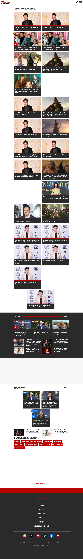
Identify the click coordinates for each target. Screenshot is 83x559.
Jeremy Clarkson (44, 444)
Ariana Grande (18, 444)
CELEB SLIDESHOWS (41, 526)
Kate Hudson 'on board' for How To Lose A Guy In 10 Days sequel (60, 332)
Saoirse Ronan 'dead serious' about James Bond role (60, 349)
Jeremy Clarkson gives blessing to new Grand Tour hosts (41, 332)
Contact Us (40, 543)
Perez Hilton (58, 441)
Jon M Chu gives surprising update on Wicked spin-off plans (54, 48)
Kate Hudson (48, 441)
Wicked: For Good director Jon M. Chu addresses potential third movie (26, 68)
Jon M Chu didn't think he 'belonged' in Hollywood (26, 28)
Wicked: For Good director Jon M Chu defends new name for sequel (26, 175)
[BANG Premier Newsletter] (58, 536)
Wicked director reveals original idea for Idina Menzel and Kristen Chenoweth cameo (55, 198)
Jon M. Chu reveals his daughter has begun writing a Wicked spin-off (26, 48)
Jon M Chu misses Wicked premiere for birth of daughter (55, 241)
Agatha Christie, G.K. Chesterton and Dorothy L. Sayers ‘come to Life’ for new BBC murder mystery (33, 342)
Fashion (41, 514)
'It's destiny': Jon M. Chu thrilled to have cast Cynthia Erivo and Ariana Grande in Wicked (27, 262)
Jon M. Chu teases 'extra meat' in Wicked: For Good (25, 113)
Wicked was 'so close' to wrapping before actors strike (53, 261)
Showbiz (41, 506)
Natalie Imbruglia (57, 444)
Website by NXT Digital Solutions (41, 545)
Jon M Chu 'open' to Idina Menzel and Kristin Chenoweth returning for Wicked (41, 306)
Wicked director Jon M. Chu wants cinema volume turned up (25, 220)
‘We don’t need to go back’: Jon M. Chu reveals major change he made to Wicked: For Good (55, 69)
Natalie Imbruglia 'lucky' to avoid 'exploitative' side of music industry (61, 341)
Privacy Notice (48, 543)
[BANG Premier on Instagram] (24, 536)
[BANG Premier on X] (31, 536)
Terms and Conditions (58, 543)
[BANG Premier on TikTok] (45, 536)
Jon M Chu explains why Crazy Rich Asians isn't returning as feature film (26, 155)
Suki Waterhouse (36, 441)
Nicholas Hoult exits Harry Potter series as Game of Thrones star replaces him (50, 404)
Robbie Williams (19, 448)
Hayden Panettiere (31, 444)
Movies (41, 518)
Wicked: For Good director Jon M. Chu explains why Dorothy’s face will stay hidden (26, 91)
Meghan (16, 441)
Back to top (41, 484)
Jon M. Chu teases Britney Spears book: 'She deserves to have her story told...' (27, 241)
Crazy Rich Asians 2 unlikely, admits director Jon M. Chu (54, 220)
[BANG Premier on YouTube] (38, 536)
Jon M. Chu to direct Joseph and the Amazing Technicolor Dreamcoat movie (27, 283)
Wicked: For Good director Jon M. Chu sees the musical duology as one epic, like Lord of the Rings (55, 114)
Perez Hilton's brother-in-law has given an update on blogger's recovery (22, 333)
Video (41, 522)
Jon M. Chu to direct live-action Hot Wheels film (26, 135)
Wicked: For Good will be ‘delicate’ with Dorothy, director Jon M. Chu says (55, 135)
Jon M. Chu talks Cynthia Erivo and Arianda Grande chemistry (53, 28)
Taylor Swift (25, 441)
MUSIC (41, 510)
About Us (34, 543)
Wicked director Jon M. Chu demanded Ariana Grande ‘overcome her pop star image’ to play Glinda (55, 176)
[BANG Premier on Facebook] (51, 536)
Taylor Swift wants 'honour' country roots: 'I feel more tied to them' (33, 349)
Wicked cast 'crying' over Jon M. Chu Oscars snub (54, 155)
